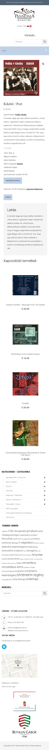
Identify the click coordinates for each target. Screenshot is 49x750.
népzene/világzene (34, 189)
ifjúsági (15, 543)
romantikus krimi (12, 567)
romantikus (29, 562)
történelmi (20, 571)
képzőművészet (16, 555)
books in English (11, 482)
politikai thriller (29, 559)
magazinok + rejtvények (14, 495)
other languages (12, 508)
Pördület (25, 403)
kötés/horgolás (27, 555)
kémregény (5, 555)
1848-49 (4, 531)
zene (14, 579)
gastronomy (18, 539)
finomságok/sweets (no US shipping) (19, 513)
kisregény (32, 550)
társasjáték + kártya (13, 504)
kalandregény (19, 546)
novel (4, 559)
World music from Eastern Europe (25, 354)
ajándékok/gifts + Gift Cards (15, 477)
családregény (24, 535)
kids (25, 551)
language (37, 554)
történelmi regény (30, 575)
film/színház (7, 538)
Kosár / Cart (22, 26)
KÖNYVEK (9, 491)
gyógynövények (28, 539)
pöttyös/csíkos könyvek (9, 563)
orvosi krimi (13, 558)
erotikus (33, 535)
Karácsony (32, 546)
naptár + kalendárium (13, 500)
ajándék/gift (24, 531)
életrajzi (22, 579)
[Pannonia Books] (24, 15)
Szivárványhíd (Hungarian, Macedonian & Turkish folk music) (25, 454)
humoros (6, 542)
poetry (22, 559)
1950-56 (12, 531)
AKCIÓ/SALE (10, 517)
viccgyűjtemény (7, 579)
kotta (38, 551)
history (37, 538)
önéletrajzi (32, 579)
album (34, 531)
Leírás (7, 197)
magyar (20, 164)
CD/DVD (9, 486)
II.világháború (26, 542)
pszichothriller (38, 559)
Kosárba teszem (13, 180)
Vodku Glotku (21, 115)
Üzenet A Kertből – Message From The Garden (25, 305)
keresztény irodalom (12, 550)
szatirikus (27, 567)
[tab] (8, 197)
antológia (14, 535)
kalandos (7, 546)
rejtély (18, 563)
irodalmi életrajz (39, 543)
